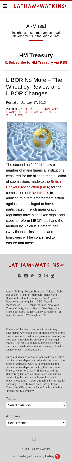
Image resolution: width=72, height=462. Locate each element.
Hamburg (37, 294)
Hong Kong (50, 294)
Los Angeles (34, 298)
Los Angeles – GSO (30, 301)
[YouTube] (52, 275)
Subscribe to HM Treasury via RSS (37, 62)
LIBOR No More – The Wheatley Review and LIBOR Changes (34, 86)
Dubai (60, 291)
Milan (33, 304)
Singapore (50, 311)
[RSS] (32, 275)
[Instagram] (46, 275)
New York (53, 304)
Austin (9, 291)
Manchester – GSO (17, 304)
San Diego (48, 308)
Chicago (50, 291)
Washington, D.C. (36, 315)
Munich (42, 304)
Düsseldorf (12, 294)
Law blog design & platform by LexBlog (33, 456)
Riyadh (36, 308)
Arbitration (29, 108)
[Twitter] (26, 275)
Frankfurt (25, 294)
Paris (28, 308)
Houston (11, 298)
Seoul (22, 311)
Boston (28, 291)
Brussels (39, 291)
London (21, 298)
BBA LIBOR (38, 193)
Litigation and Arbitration (38, 112)
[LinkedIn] (39, 275)
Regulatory (15, 115)
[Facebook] (19, 275)
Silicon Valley (35, 311)
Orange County (14, 308)
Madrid (48, 301)
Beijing (19, 291)
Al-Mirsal (36, 26)
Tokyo (16, 315)
